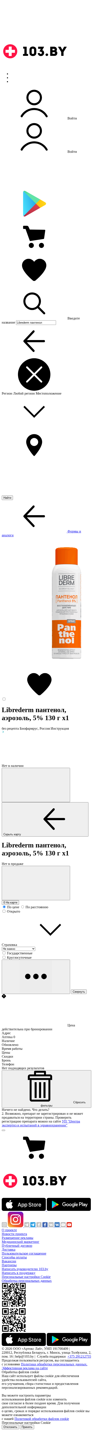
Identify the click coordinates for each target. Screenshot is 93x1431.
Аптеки (16, 77)
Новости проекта (14, 1234)
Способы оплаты (14, 1257)
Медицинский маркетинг (20, 1242)
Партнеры (9, 1265)
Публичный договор (17, 1245)
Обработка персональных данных (27, 1281)
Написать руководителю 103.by (25, 1269)
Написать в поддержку (18, 1273)
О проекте (9, 1230)
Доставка (8, 1249)
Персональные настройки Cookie (26, 1277)
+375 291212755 (79, 1356)
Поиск (15, 74)
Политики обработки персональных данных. (54, 1364)
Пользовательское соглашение (24, 1253)
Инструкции (19, 81)
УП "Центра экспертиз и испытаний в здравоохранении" (41, 1123)
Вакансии (9, 1261)
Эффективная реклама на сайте (25, 1368)
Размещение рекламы (17, 1238)
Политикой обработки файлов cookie (41, 1419)
